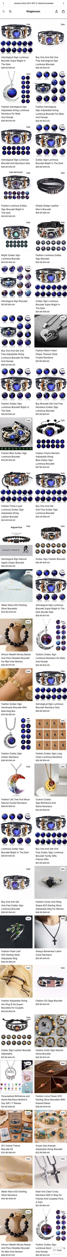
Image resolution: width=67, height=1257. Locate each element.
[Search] (10, 11)
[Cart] (63, 11)
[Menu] (3, 11)
